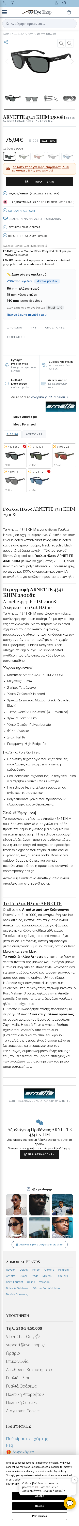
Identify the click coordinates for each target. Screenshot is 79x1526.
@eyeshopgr (42, 1189)
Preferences (39, 1516)
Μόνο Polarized (24, 424)
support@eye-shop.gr (25, 1344)
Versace (44, 1281)
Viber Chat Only (20, 1336)
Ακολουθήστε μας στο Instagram (41, 1244)
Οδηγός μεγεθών (21, 281)
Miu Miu (47, 1275)
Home (6, 34)
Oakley (24, 1269)
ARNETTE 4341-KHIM (46, 34)
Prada (34, 1275)
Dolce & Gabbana (17, 1288)
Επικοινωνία (17, 1361)
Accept (39, 1496)
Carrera (49, 1269)
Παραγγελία (42, 181)
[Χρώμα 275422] (67, 156)
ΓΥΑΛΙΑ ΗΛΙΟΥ (18, 34)
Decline (39, 1506)
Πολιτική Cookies (21, 1402)
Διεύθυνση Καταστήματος (29, 1369)
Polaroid (63, 1269)
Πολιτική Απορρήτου (25, 1394)
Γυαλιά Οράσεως (17, 1294)
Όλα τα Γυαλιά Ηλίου (46, 1288)
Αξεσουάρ (34, 434)
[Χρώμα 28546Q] (38, 156)
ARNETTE (30, 34)
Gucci (23, 1275)
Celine (31, 1281)
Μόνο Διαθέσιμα (25, 416)
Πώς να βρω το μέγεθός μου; (27, 314)
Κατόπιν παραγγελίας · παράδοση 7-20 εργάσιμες (40, 168)
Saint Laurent (14, 1281)
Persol (36, 1269)
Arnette (10, 1275)
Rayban (11, 1269)
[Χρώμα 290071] (24, 156)
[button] (72, 61)
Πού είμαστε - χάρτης (27, 1438)
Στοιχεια (14, 327)
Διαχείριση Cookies (23, 1410)
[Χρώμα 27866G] (53, 156)
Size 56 (12, 434)
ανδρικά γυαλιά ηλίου (48, 397)
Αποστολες (55, 327)
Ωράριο (13, 1353)
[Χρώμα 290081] (9, 156)
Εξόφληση (16, 337)
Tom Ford (62, 1275)
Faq (9, 1445)
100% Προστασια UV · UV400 (27, 235)
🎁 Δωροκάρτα (20, 1452)
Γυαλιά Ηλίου (18, 1377)
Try (33, 327)
